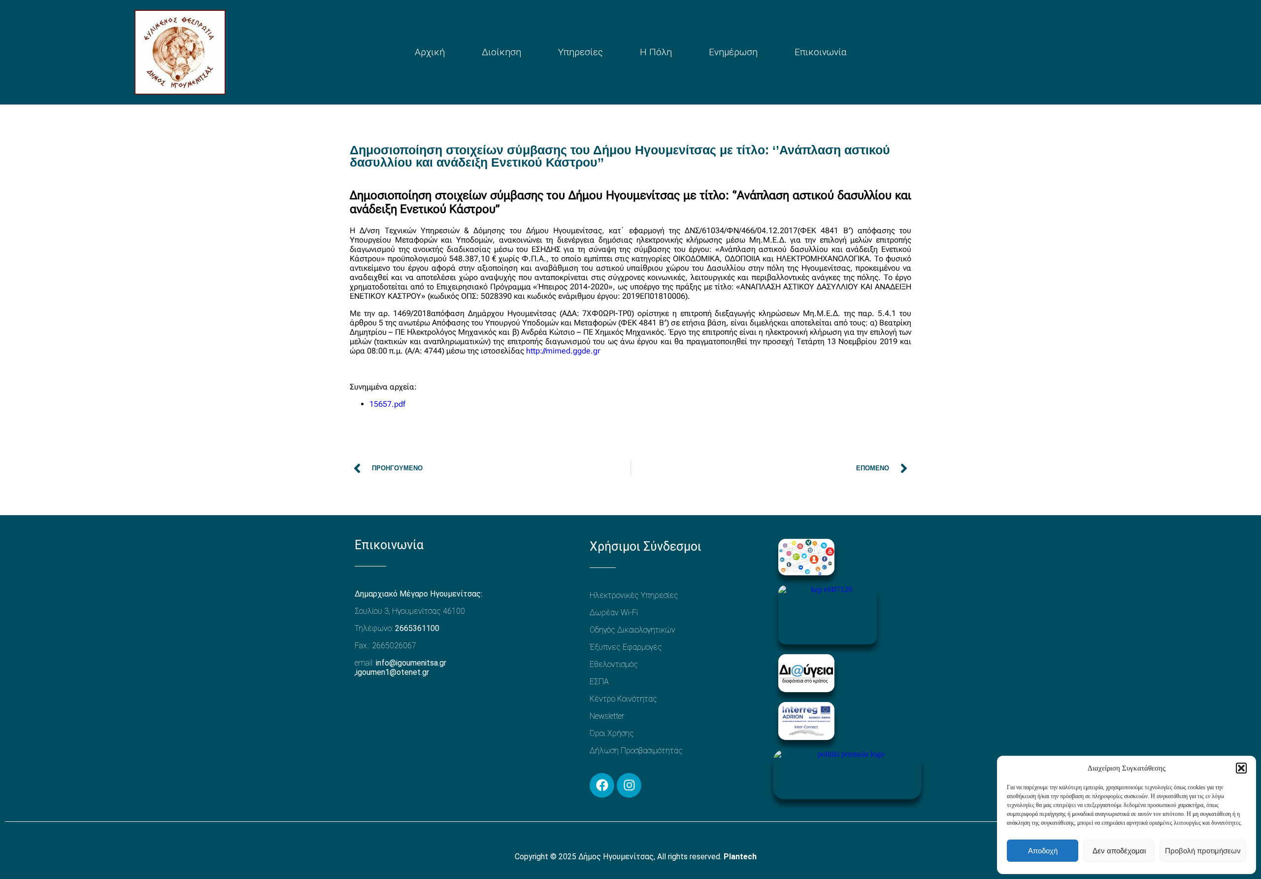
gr (596, 350)
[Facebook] (602, 785)
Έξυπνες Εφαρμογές (626, 647)
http (533, 350)
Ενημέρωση (733, 52)
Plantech (740, 856)
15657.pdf (387, 404)
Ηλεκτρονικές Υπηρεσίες (634, 595)
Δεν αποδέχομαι (1119, 850)
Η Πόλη (656, 52)
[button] (1241, 768)
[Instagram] (629, 785)
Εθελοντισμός (614, 664)
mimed (558, 350)
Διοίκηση (501, 52)
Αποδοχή (1043, 850)
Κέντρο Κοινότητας (623, 698)
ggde (582, 350)
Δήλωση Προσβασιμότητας (636, 750)
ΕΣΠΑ (599, 681)
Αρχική (430, 52)
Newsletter (607, 716)
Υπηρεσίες (580, 52)
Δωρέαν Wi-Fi (614, 612)
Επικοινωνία (821, 52)
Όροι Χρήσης (612, 733)
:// (543, 350)
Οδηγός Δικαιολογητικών (632, 629)
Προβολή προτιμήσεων (1203, 850)
